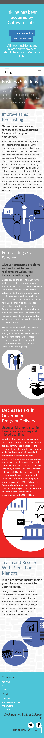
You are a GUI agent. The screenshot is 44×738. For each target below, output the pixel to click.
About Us (6, 682)
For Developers (9, 706)
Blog (4, 686)
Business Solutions (11, 702)
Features (6, 699)
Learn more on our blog (22, 33)
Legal (4, 689)
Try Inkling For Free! (25, 730)
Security (6, 710)
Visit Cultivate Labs (22, 39)
